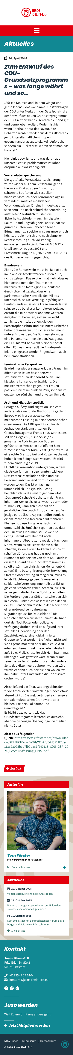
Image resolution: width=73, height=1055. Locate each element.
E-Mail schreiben (20, 867)
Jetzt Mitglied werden (29, 1025)
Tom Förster (18, 855)
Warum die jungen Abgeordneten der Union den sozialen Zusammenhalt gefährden (34, 907)
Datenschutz (48, 1041)
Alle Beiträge (18, 930)
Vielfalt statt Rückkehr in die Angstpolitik (30, 893)
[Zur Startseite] (36, 21)
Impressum (29, 1041)
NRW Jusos (11, 1041)
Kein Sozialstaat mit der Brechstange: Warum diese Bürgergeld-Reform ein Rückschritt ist (35, 922)
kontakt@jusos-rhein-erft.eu (29, 979)
